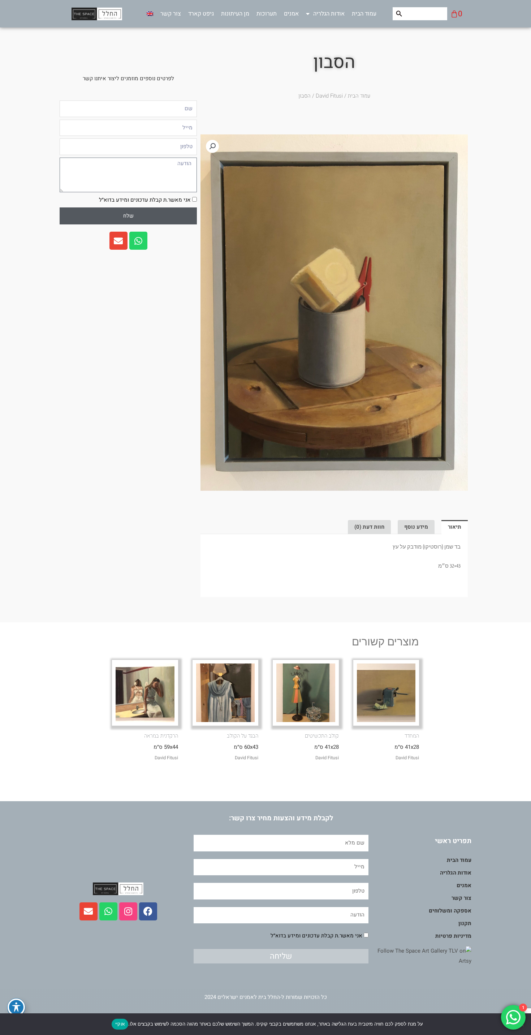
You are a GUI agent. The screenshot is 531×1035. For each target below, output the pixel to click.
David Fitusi (329, 96)
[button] (212, 146)
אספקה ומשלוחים (450, 911)
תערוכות (266, 13)
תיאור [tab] (454, 527)
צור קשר (170, 13)
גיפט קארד (201, 13)
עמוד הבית (364, 13)
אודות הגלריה (329, 13)
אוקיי (120, 1024)
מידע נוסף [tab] (416, 527)
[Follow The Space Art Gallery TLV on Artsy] (419, 956)
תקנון (464, 923)
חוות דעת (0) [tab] (369, 527)
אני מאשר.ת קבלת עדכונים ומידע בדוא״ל (145, 200)
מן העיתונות (235, 13)
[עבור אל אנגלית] (150, 13)
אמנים (291, 13)
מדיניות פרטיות (453, 936)
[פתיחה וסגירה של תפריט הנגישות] (16, 1007)
